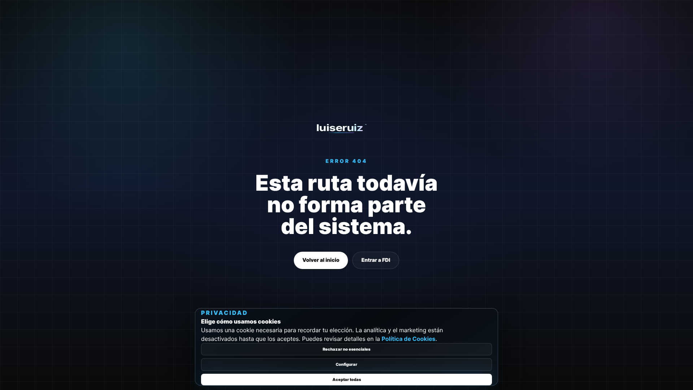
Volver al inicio (321, 260)
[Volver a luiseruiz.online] (346, 128)
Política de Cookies (408, 338)
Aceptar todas (346, 379)
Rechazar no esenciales (346, 349)
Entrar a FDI (375, 260)
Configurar (346, 364)
